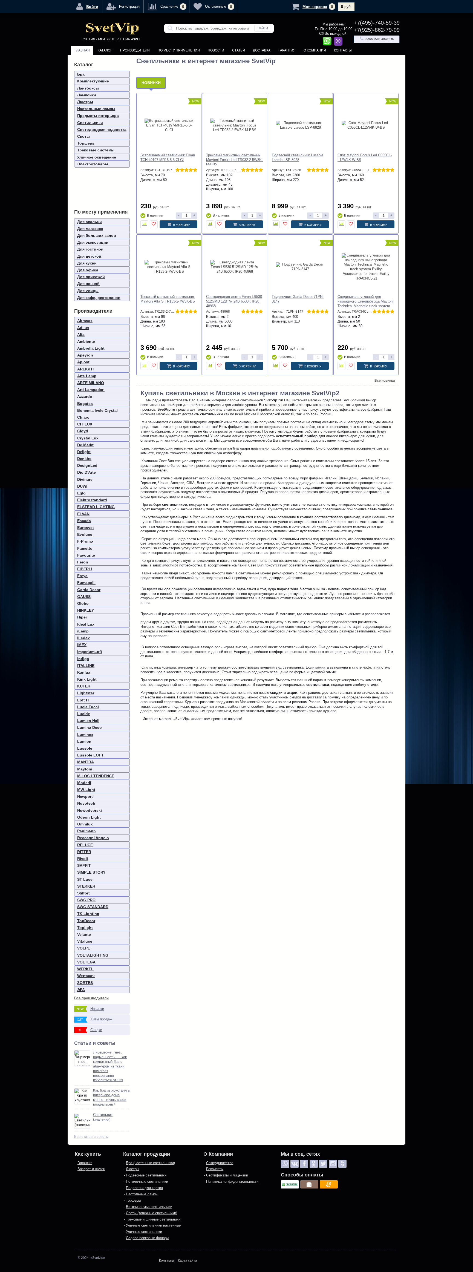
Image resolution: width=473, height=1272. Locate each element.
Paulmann (86, 831)
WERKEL (85, 969)
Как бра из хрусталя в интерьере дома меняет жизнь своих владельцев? (111, 1097)
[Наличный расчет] (309, 1184)
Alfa (81, 334)
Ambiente (86, 341)
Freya (82, 576)
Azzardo (84, 396)
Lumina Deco (89, 727)
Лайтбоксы (88, 88)
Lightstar (85, 693)
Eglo (81, 493)
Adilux (83, 328)
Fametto (85, 548)
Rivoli (82, 858)
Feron (82, 562)
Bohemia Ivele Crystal (97, 410)
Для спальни (89, 222)
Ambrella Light (91, 348)
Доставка (261, 50)
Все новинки (384, 380)
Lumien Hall (88, 720)
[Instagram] (333, 1164)
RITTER (84, 852)
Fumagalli (86, 582)
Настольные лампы (96, 109)
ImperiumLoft (89, 651)
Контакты (343, 50)
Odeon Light (89, 817)
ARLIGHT (85, 369)
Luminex (85, 734)
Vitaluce (84, 941)
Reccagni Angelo (93, 838)
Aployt (83, 362)
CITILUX (84, 424)
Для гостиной (90, 249)
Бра (81, 74)
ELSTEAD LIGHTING (96, 507)
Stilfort (83, 893)
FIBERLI (84, 569)
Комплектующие (93, 81)
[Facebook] (304, 1164)
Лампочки (86, 95)
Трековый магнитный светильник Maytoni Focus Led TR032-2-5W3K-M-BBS (234, 159)
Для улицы (88, 291)
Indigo (83, 659)
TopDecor (86, 921)
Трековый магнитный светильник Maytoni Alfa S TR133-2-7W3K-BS (167, 299)
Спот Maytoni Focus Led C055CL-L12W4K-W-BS (365, 157)
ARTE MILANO (90, 383)
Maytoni (84, 769)
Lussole (84, 748)
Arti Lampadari (91, 389)
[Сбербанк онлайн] (290, 1184)
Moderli (84, 783)
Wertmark (86, 976)
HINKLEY (85, 610)
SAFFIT (84, 865)
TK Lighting (88, 913)
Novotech (86, 803)
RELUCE (85, 845)
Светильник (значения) (103, 1117)
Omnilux (85, 824)
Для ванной (88, 283)
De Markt (85, 445)
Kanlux (83, 672)
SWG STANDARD (92, 907)
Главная (82, 50)
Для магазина (90, 228)
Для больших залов (96, 235)
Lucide (83, 714)
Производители (135, 50)
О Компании (315, 50)
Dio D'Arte (86, 472)
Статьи (238, 50)
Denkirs (84, 458)
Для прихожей (91, 277)
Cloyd (82, 431)
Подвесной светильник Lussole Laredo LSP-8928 (297, 157)
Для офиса (87, 270)
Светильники (90, 122)
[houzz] (342, 1164)
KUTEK (83, 686)
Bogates (85, 403)
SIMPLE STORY (91, 872)
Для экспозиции (92, 242)
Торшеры (86, 143)
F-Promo (85, 541)
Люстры (85, 102)
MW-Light (86, 789)
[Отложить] (154, 224)
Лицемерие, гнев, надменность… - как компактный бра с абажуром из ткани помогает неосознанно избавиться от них (110, 1066)
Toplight (85, 927)
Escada (84, 521)
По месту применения (179, 50)
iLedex (83, 638)
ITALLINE (85, 665)
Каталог (105, 50)
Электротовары (92, 164)
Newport (85, 796)
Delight (84, 452)
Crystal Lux (88, 438)
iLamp (83, 631)
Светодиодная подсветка (101, 129)
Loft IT (83, 700)
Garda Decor (88, 590)
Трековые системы (95, 150)
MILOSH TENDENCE (95, 776)
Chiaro (83, 417)
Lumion (84, 741)
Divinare (85, 479)
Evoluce (84, 534)
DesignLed (87, 465)
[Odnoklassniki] (314, 1164)
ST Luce (85, 879)
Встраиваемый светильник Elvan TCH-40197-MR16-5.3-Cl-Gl (167, 157)
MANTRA (85, 762)
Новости (216, 50)
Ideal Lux (85, 624)
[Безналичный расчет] (329, 1184)
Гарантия (287, 50)
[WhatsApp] (285, 1164)
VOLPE (83, 948)
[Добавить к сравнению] (144, 224)
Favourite (86, 555)
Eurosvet (85, 527)
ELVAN (83, 514)
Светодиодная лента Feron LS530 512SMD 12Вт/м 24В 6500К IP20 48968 (234, 301)
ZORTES (85, 982)
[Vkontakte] (294, 1164)
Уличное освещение (96, 157)
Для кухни (87, 263)
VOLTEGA (86, 962)
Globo (83, 603)
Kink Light (87, 679)
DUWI (82, 486)
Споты (83, 136)
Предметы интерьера (98, 115)
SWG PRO (86, 900)
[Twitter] (323, 1164)
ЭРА (81, 990)
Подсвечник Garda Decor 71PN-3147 (298, 299)
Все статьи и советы (91, 1137)
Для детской (89, 256)
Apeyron (85, 355)
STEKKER (86, 886)
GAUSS (84, 596)
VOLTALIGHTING (92, 955)
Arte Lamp (86, 376)
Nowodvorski (89, 810)
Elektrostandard (92, 500)
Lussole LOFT (90, 755)
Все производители (91, 998)
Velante (84, 934)
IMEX (81, 645)
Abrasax (85, 320)
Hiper (82, 617)
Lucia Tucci (88, 707)
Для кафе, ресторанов (98, 297)
